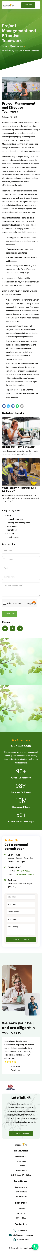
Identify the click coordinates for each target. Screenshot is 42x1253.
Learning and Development (18, 523)
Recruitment (12, 530)
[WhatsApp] (17, 406)
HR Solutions (21, 1151)
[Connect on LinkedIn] (20, 628)
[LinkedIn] (13, 406)
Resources (21, 1203)
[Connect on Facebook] (12, 628)
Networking (12, 526)
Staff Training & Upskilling (21, 1175)
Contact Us (28, 5)
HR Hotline (21, 1166)
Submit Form (10, 614)
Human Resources (15, 519)
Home (4, 46)
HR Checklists (21, 1218)
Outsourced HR (21, 1157)
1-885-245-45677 (23, 871)
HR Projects (21, 1161)
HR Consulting (21, 1170)
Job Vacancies (21, 1197)
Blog (9, 515)
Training (10, 533)
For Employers (21, 1187)
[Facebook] (4, 406)
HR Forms (21, 1213)
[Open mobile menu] (38, 5)
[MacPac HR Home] (8, 5)
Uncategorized (16, 46)
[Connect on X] (5, 628)
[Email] (22, 406)
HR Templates (21, 1209)
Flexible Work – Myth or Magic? (18, 447)
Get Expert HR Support (21, 1134)
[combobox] (4, 559)
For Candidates (21, 1192)
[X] (8, 406)
